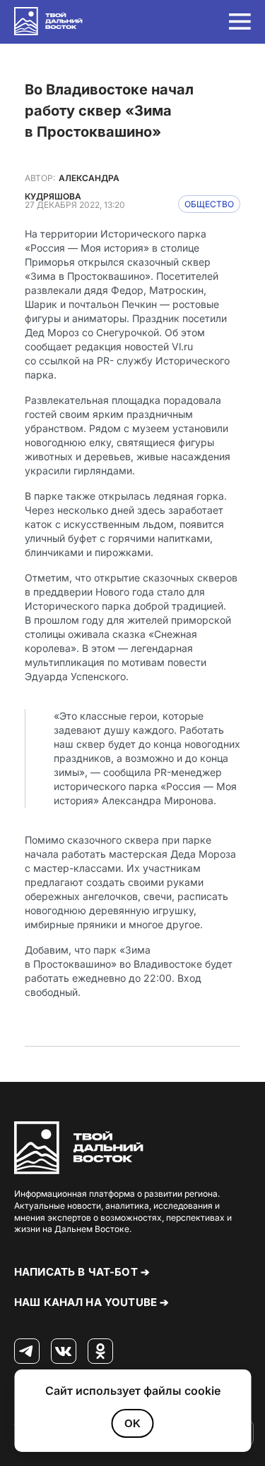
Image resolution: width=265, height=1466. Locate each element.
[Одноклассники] (100, 1351)
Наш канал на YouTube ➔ (91, 1302)
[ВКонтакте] (63, 1351)
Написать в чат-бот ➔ (82, 1272)
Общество (209, 204)
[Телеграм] (27, 1351)
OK (132, 1423)
